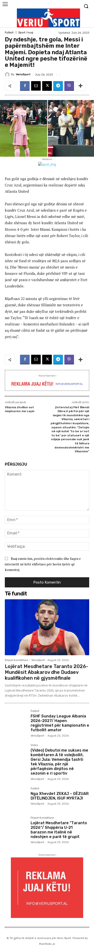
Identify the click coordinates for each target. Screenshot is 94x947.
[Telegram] (58, 86)
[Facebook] (25, 86)
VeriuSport (23, 74)
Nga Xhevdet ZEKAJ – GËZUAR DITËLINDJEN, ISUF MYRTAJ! (60, 796)
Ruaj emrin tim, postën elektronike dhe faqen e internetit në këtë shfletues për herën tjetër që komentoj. (43, 564)
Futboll (9, 32)
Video (34, 745)
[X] (47, 86)
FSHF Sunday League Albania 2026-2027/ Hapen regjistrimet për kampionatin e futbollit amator (60, 723)
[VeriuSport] (8, 74)
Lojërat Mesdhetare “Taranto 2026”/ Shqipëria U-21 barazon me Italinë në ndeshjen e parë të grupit (59, 830)
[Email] (36, 86)
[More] (80, 86)
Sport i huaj (25, 32)
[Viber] (69, 86)
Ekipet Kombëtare (16, 660)
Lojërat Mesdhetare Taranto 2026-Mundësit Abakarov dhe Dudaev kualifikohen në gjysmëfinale (46, 672)
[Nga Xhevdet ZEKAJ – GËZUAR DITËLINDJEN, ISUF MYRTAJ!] (16, 798)
